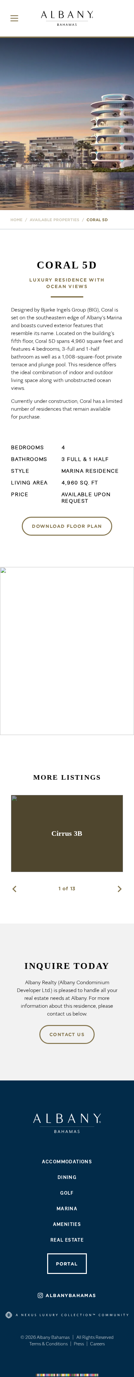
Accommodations (67, 1161)
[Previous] (14, 889)
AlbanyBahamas (71, 1295)
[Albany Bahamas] (67, 18)
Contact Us (67, 1034)
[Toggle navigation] (14, 18)
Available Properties (54, 219)
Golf (67, 1192)
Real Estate (67, 1239)
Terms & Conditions (48, 1343)
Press (79, 1343)
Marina (67, 1208)
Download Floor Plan (67, 526)
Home (16, 219)
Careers (97, 1343)
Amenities (67, 1224)
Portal (67, 1263)
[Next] (119, 889)
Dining (67, 1177)
